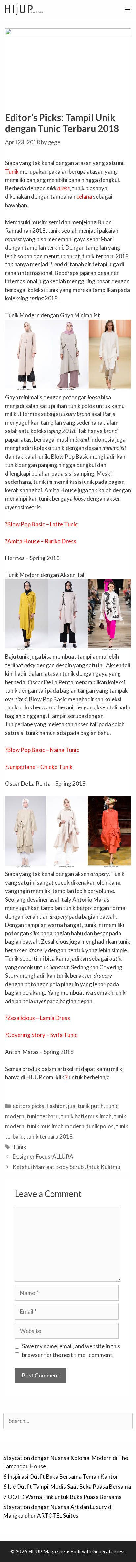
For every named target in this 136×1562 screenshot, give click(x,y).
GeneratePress (109, 1551)
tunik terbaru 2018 (49, 1136)
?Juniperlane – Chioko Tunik (39, 766)
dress (63, 188)
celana (84, 196)
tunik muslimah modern (55, 1126)
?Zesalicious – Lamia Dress (37, 1017)
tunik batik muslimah (86, 1116)
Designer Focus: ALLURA (43, 1156)
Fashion (56, 1105)
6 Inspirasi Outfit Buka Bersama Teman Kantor (60, 1476)
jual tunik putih (86, 1105)
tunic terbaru (43, 1116)
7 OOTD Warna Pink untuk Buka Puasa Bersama (62, 1496)
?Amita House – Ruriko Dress (40, 541)
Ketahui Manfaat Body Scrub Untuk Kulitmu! (67, 1166)
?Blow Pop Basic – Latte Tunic (41, 524)
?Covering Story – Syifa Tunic (41, 1034)
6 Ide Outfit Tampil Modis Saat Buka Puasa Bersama (67, 1486)
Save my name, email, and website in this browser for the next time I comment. (71, 1350)
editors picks (28, 1105)
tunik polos (100, 1126)
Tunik (12, 171)
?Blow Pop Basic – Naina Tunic (42, 749)
